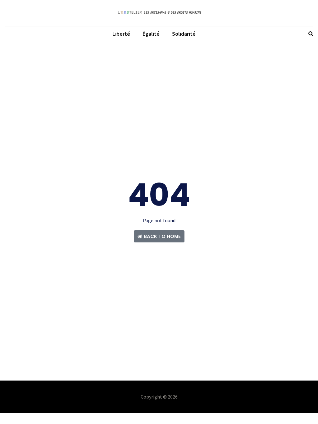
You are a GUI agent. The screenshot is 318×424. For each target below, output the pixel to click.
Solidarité (184, 33)
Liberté (121, 33)
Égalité (151, 33)
